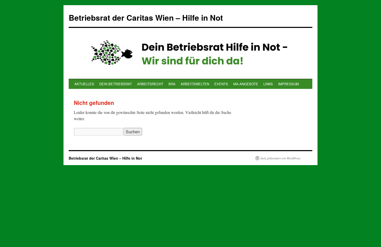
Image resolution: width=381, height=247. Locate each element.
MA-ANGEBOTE (245, 83)
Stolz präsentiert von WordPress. (280, 158)
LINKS (268, 83)
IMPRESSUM (288, 83)
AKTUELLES (84, 83)
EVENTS (221, 83)
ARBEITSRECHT (150, 83)
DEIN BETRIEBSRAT (115, 83)
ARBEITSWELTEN (195, 83)
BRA (171, 83)
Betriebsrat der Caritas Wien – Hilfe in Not (146, 17)
